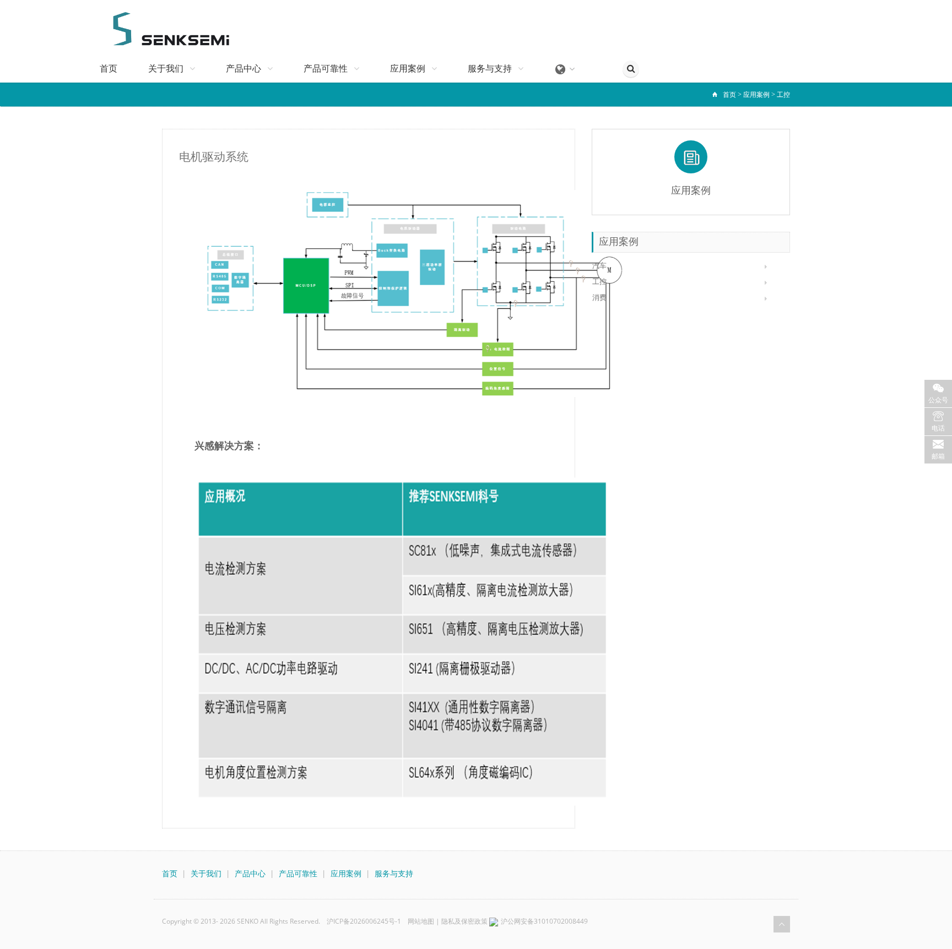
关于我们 (167, 68)
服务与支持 (491, 68)
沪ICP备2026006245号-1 (364, 921)
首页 (108, 68)
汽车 (599, 265)
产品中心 (244, 68)
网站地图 (421, 921)
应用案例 (409, 68)
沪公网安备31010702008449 (544, 921)
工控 (783, 94)
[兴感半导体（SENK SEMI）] (166, 28)
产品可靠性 (327, 68)
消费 (599, 297)
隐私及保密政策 (464, 921)
